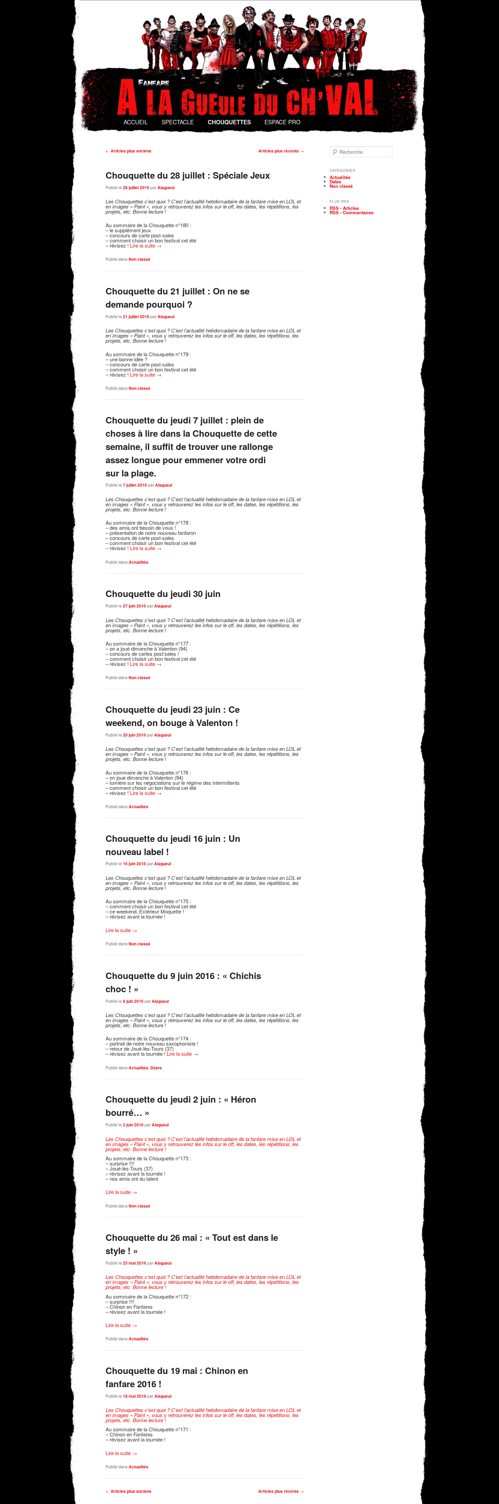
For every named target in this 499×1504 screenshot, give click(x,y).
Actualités (138, 562)
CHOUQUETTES (229, 122)
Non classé (139, 259)
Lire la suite (146, 245)
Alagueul (166, 187)
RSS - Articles (344, 208)
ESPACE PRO (282, 122)
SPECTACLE (178, 122)
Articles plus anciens (128, 151)
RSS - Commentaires (351, 212)
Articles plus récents (281, 151)
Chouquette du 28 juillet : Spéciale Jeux (188, 175)
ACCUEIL (136, 122)
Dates (156, 1068)
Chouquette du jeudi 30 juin (163, 593)
